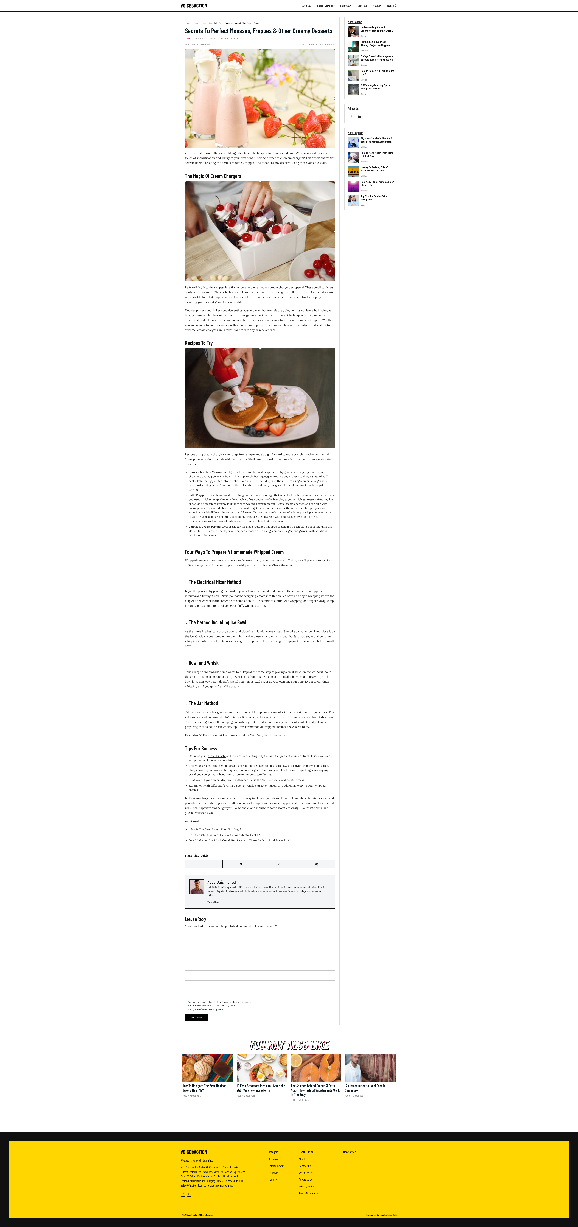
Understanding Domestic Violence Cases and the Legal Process (376, 30)
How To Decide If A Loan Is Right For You (377, 72)
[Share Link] (204, 864)
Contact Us (305, 1166)
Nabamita (364, 50)
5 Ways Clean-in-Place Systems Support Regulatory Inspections (377, 57)
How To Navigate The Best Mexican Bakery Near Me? (204, 1088)
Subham (364, 65)
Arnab (363, 205)
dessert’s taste (217, 756)
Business (306, 5)
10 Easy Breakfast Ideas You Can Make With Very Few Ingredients (242, 735)
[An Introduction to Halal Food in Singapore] (370, 1068)
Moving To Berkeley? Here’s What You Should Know (375, 168)
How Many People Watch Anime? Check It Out (377, 183)
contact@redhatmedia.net (219, 1185)
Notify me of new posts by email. (206, 1009)
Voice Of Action (192, 1215)
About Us (303, 1159)
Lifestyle (362, 5)
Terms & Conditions (309, 1193)
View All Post (213, 902)
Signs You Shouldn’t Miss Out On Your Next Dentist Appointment (377, 140)
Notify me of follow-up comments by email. (212, 1005)
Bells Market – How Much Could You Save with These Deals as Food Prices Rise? (240, 840)
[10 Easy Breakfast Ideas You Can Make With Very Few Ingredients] (262, 1068)
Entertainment (325, 5)
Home (187, 23)
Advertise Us (305, 1179)
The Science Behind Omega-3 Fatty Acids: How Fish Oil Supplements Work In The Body (315, 1090)
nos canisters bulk (308, 310)
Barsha (363, 36)
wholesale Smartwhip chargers (295, 770)
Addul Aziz (364, 147)
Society (377, 5)
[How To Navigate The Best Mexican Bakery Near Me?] (207, 1068)
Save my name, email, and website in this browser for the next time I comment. (220, 1001)
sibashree (358, 1095)
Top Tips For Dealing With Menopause (374, 197)
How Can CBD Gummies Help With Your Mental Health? (224, 835)
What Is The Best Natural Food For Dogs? (215, 829)
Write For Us (305, 1172)
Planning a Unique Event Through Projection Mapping (375, 43)
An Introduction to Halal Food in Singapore (365, 1088)
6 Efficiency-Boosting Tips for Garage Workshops (376, 87)
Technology (345, 5)
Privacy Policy (306, 1186)
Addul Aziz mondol (207, 38)
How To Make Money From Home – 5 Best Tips (377, 154)
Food (204, 23)
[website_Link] (351, 116)
